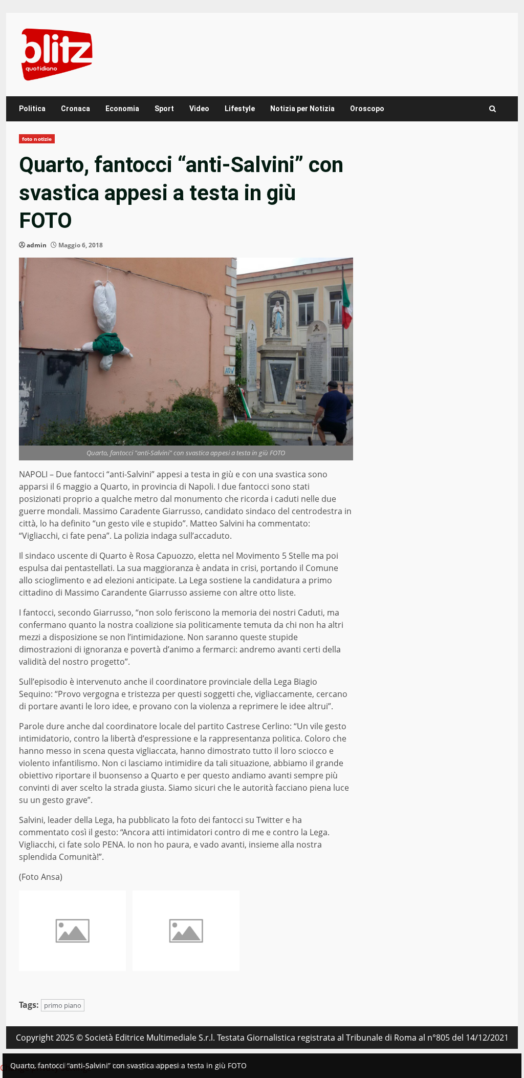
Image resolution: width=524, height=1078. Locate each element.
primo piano (62, 1005)
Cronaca (75, 108)
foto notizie (37, 138)
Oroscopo (367, 108)
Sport (164, 108)
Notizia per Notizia (302, 108)
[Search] (492, 109)
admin (37, 245)
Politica (32, 108)
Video (199, 108)
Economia (122, 108)
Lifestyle (240, 108)
